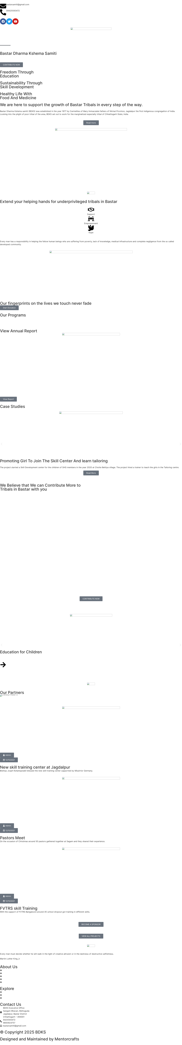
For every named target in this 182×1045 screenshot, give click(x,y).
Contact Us (80, 42)
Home (5, 42)
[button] (1, 444)
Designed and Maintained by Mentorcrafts (39, 1039)
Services (31, 42)
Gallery (54, 42)
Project (43, 42)
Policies (66, 42)
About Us (17, 42)
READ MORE (6, 658)
